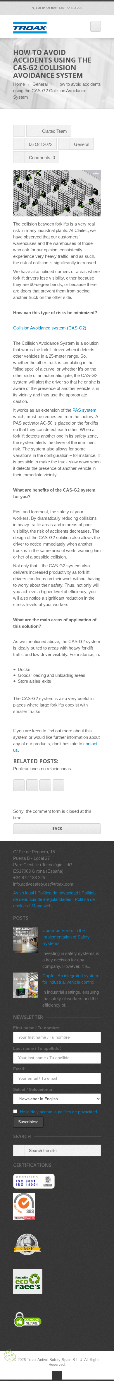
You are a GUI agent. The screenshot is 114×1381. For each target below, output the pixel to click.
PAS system (84, 410)
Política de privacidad (57, 892)
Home (19, 84)
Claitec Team (54, 131)
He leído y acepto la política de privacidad (58, 1111)
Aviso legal (23, 892)
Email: (19, 1069)
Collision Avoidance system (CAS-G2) (49, 327)
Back (57, 828)
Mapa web (41, 905)
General (40, 84)
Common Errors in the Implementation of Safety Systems (66, 937)
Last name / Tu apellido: (37, 1048)
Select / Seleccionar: (33, 1089)
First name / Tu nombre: (37, 1027)
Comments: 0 (42, 157)
